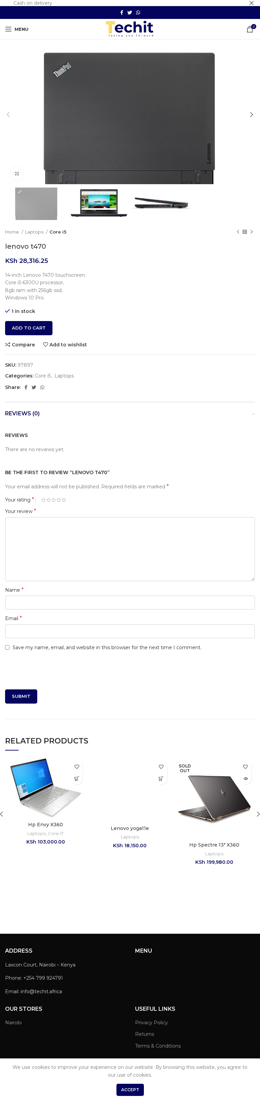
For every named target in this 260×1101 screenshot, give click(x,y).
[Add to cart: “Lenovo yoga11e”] (161, 779)
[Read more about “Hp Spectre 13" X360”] (246, 779)
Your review (20, 511)
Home (12, 232)
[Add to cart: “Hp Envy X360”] (77, 779)
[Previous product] (238, 231)
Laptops (34, 232)
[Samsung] (130, 900)
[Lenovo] (213, 900)
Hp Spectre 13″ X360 (214, 845)
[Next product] (251, 231)
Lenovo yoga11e (130, 828)
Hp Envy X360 (45, 825)
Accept (130, 1089)
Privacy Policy (151, 1023)
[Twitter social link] (129, 12)
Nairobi (13, 1023)
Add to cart (29, 328)
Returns (144, 1034)
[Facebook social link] (121, 12)
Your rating (19, 500)
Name (14, 590)
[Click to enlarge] (17, 173)
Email (13, 618)
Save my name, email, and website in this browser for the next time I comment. (107, 647)
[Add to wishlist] (77, 767)
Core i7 (56, 833)
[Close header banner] (251, 3)
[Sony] (46, 900)
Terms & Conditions (158, 1046)
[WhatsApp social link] (138, 12)
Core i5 (57, 232)
